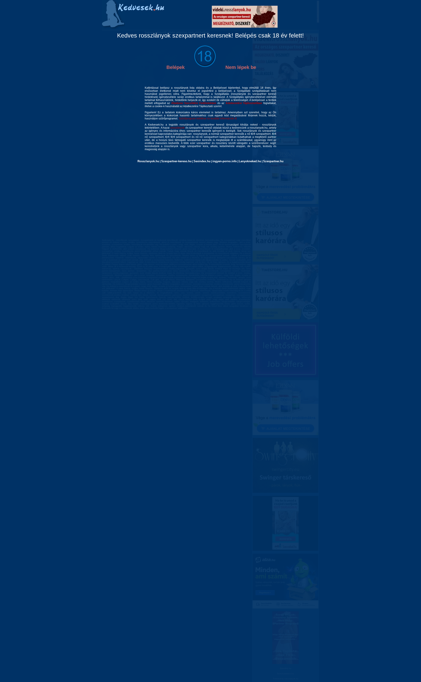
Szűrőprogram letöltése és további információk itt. (208, 118)
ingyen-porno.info (224, 161)
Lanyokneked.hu (250, 161)
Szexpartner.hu (273, 161)
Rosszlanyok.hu (148, 161)
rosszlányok (177, 127)
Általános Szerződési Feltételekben (193, 103)
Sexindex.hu (202, 161)
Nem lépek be (240, 67)
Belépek (175, 67)
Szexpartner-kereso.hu (176, 161)
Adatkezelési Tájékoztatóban (244, 103)
